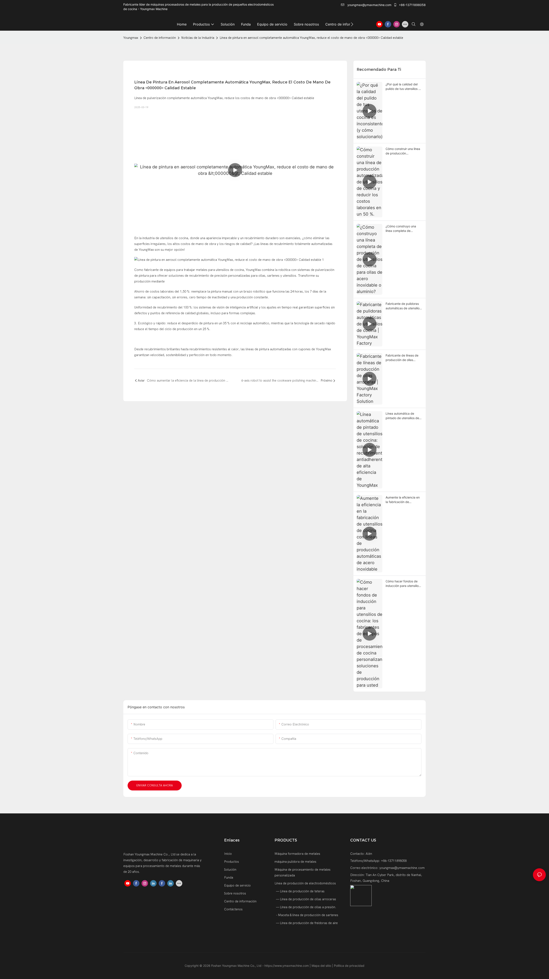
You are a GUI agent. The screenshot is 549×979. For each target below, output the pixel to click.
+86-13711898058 (412, 5)
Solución (230, 870)
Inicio (228, 854)
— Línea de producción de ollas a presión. (305, 907)
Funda (228, 877)
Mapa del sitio (322, 965)
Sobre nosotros (235, 893)
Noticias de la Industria (197, 38)
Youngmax (130, 38)
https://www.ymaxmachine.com (287, 965)
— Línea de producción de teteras (299, 891)
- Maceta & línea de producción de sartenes (306, 915)
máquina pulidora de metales (295, 862)
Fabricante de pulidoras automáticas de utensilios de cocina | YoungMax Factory (403, 306)
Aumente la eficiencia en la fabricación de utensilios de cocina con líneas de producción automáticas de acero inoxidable (403, 500)
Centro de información (159, 38)
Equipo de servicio (237, 885)
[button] (352, 24)
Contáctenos (233, 909)
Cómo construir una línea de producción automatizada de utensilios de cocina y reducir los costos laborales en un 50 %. (403, 151)
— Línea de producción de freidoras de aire (306, 923)
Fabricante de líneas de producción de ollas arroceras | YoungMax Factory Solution (402, 358)
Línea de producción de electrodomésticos (305, 883)
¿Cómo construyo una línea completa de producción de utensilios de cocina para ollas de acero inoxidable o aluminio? (403, 228)
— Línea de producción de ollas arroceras (305, 899)
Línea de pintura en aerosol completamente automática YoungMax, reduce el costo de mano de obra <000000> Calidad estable (311, 38)
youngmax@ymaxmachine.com (369, 5)
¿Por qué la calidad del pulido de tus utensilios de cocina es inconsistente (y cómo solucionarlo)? (404, 86)
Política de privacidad (349, 965)
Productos (231, 862)
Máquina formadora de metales (297, 854)
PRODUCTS (285, 840)
